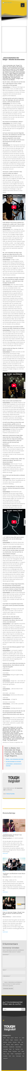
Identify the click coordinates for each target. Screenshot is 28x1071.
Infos (21, 1040)
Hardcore (16, 1040)
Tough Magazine (18, 1053)
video (13, 1056)
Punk (22, 1049)
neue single (5, 1049)
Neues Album (18, 1046)
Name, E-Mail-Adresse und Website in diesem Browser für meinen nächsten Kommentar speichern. (12, 984)
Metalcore (17, 1044)
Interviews (5, 832)
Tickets (12, 1053)
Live (4, 1044)
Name (4, 970)
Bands (12, 1037)
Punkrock (5, 1051)
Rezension (15, 1051)
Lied (22, 1042)
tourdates (5, 1056)
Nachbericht (11, 1046)
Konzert (9, 1042)
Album (4, 1037)
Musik (21, 1044)
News (4, 871)
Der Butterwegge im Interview (13, 761)
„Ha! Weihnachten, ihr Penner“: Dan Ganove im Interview (12, 835)
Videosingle (18, 1056)
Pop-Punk (17, 1049)
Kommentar (6, 954)
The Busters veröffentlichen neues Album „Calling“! (14, 874)
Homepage (6, 737)
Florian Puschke (10, 793)
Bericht (16, 1037)
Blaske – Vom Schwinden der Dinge (14, 759)
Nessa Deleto (6, 877)
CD (19, 1037)
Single (23, 1051)
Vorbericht (5, 1058)
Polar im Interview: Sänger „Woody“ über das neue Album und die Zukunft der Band (14, 913)
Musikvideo (5, 1046)
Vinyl (23, 1056)
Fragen (11, 1040)
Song (4, 1053)
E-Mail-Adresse (6, 976)
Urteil (10, 1056)
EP (3, 1040)
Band (8, 1037)
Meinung (8, 1044)
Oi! (13, 1049)
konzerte (15, 1042)
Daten (23, 1037)
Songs (8, 1053)
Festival (7, 1040)
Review (9, 1051)
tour (24, 1053)
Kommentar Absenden (8, 988)
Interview (5, 1042)
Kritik (19, 1042)
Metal (12, 1044)
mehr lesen (5, 853)
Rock (19, 1051)
